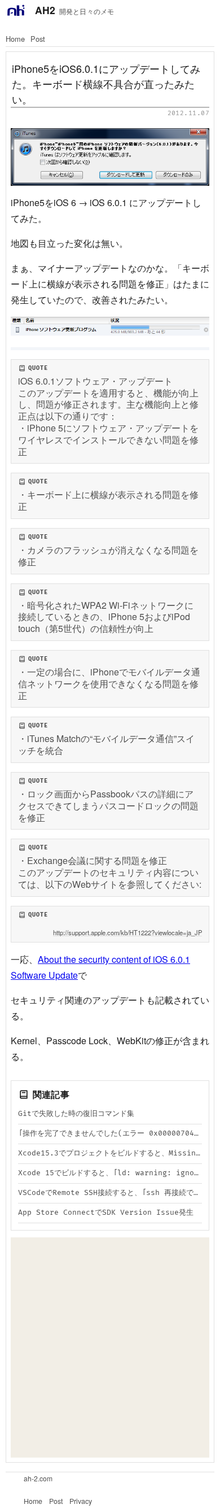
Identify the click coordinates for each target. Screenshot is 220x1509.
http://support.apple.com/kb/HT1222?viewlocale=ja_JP (127, 932)
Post (37, 38)
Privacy (80, 1501)
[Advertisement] (110, 1347)
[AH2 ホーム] (16, 10)
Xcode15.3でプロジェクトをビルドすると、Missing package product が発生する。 (110, 1153)
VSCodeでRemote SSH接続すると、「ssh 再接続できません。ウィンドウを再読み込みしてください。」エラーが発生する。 (110, 1192)
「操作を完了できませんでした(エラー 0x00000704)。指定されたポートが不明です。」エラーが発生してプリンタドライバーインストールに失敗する (110, 1133)
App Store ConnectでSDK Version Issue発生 (105, 1212)
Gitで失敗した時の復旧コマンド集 (76, 1113)
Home (15, 38)
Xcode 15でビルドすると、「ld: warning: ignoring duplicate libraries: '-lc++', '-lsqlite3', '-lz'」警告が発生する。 (110, 1172)
